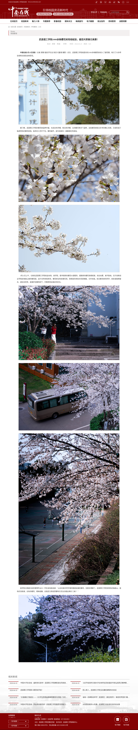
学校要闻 (34, 27)
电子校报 (126, 725)
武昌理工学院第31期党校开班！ (32, 690)
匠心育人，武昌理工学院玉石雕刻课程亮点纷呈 (100, 690)
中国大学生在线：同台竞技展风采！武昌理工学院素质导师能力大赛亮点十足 (48, 704)
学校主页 (94, 12)
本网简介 (44, 719)
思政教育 (112, 21)
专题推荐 (46, 21)
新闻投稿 (103, 12)
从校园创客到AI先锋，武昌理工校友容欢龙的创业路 (101, 704)
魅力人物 (35, 21)
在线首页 (13, 21)
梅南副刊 (79, 21)
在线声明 (50, 719)
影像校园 (57, 21)
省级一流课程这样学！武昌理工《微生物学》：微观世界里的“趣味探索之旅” (110, 697)
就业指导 (101, 21)
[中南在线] (18, 11)
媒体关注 (68, 21)
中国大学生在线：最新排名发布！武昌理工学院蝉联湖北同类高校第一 (46, 683)
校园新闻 (24, 21)
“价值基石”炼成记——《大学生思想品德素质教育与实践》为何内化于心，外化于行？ (51, 697)
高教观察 (123, 21)
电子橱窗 (90, 21)
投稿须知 (37, 719)
